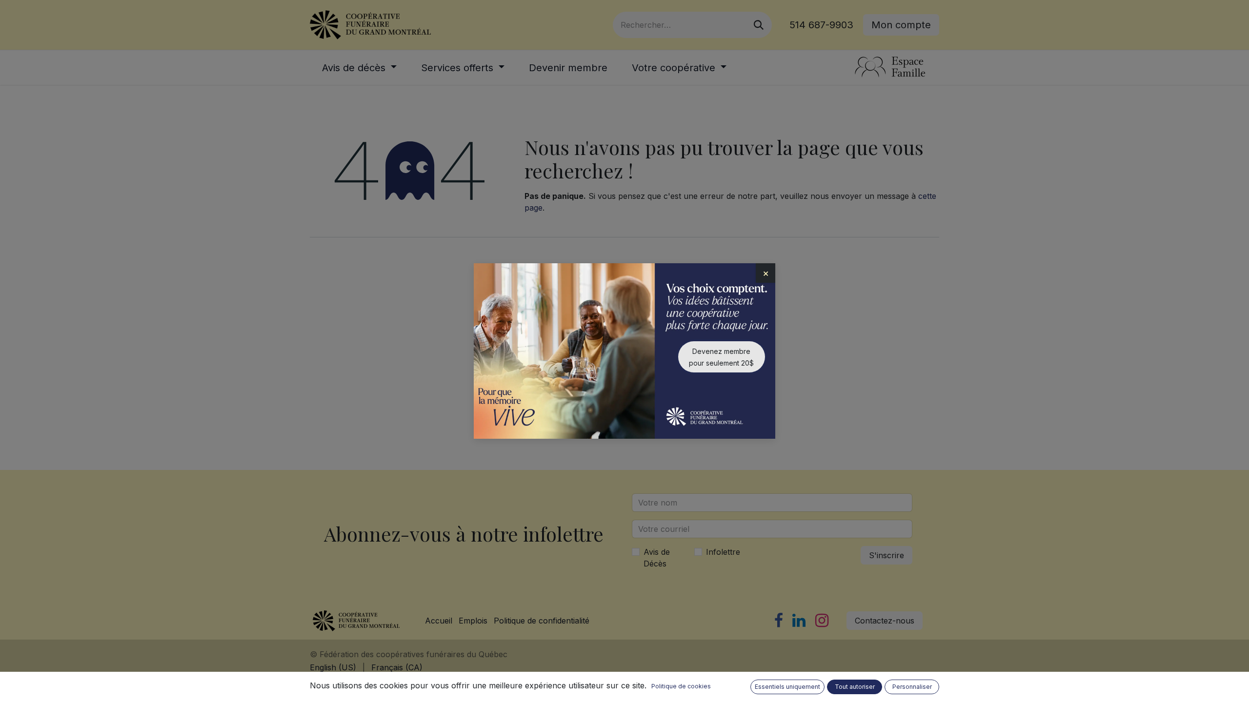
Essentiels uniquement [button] (787, 686)
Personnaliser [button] (912, 686)
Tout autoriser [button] (855, 686)
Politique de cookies (681, 686)
